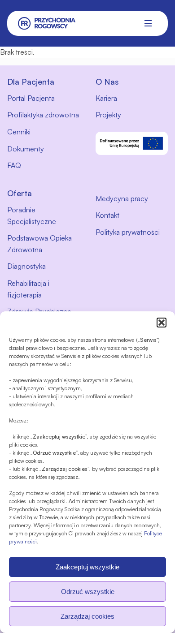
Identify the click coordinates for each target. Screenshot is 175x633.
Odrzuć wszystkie (87, 591)
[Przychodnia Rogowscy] (47, 23)
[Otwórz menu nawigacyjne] (148, 23)
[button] (161, 322)
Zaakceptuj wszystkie (87, 567)
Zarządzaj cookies (87, 616)
